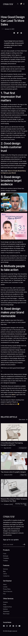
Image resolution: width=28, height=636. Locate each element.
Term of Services (7, 591)
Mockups (5, 556)
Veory (4, 604)
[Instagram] (7, 626)
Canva (5, 573)
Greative (5, 602)
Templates (6, 558)
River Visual (6, 613)
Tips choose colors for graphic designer (13, 472)
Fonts (4, 553)
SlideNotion (6, 611)
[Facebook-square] (4, 626)
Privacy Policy (6, 589)
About (4, 584)
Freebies (5, 560)
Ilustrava (5, 609)
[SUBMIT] (24, 544)
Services (5, 569)
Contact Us (6, 576)
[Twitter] (10, 626)
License (5, 587)
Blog (4, 571)
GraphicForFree (7, 607)
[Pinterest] (13, 626)
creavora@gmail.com (10, 404)
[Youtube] (19, 626)
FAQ (4, 593)
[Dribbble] (16, 626)
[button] (24, 4)
